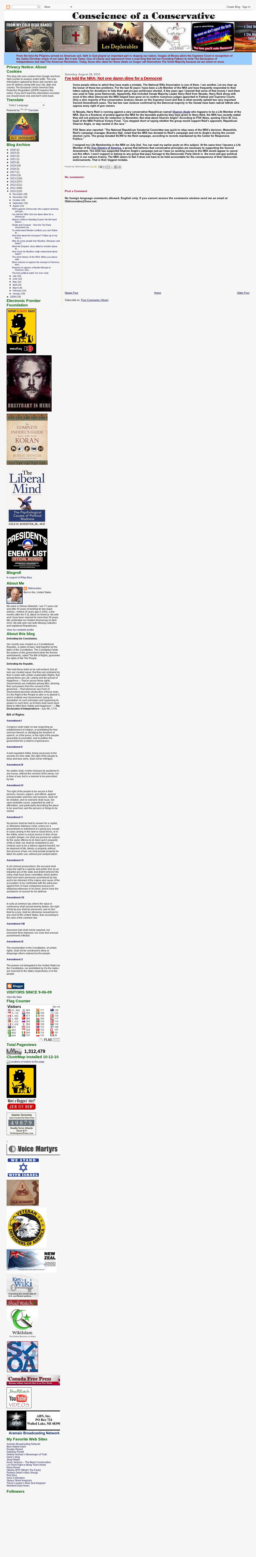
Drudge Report (15, 1449)
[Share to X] (112, 167)
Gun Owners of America (106, 147)
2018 (13, 168)
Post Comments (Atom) (94, 300)
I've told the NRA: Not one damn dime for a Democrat (113, 78)
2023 (13, 152)
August (16, 206)
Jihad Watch (13, 1459)
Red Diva (12, 1475)
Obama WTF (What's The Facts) (24, 1470)
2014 (13, 178)
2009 (13, 296)
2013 (13, 181)
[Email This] (104, 167)
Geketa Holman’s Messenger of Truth (27, 1454)
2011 (13, 188)
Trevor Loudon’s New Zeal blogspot (26, 1483)
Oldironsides (34, 588)
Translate (33, 110)
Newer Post (71, 292)
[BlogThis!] (108, 167)
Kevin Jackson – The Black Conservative (29, 1462)
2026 (13, 149)
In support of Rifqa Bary (19, 577)
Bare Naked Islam (16, 1446)
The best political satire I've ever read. (30, 273)
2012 (13, 184)
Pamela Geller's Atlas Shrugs (22, 1472)
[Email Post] (99, 166)
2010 (13, 191)
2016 (13, 175)
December (18, 194)
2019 (13, 165)
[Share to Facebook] (116, 167)
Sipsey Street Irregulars (19, 1480)
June (15, 279)
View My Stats (14, 997)
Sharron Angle (181, 111)
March (16, 288)
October (17, 200)
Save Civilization (16, 1477)
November (18, 197)
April (15, 285)
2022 (13, 156)
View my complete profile (20, 629)
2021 (13, 159)
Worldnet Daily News (18, 1485)
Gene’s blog (13, 1457)
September (18, 203)
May (15, 282)
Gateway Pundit (15, 1451)
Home (157, 292)
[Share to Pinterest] (120, 167)
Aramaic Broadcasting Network (23, 1444)
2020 (13, 162)
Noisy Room (13, 1467)
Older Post (243, 292)
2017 (13, 172)
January (17, 293)
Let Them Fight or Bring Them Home (26, 1464)
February (17, 290)
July (15, 276)
